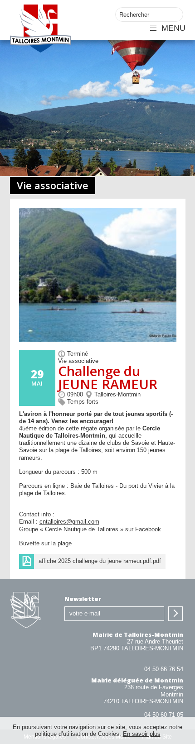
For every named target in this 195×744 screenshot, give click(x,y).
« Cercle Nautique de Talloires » (81, 529)
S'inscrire (175, 613)
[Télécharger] (92, 561)
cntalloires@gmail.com (69, 521)
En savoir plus (142, 733)
